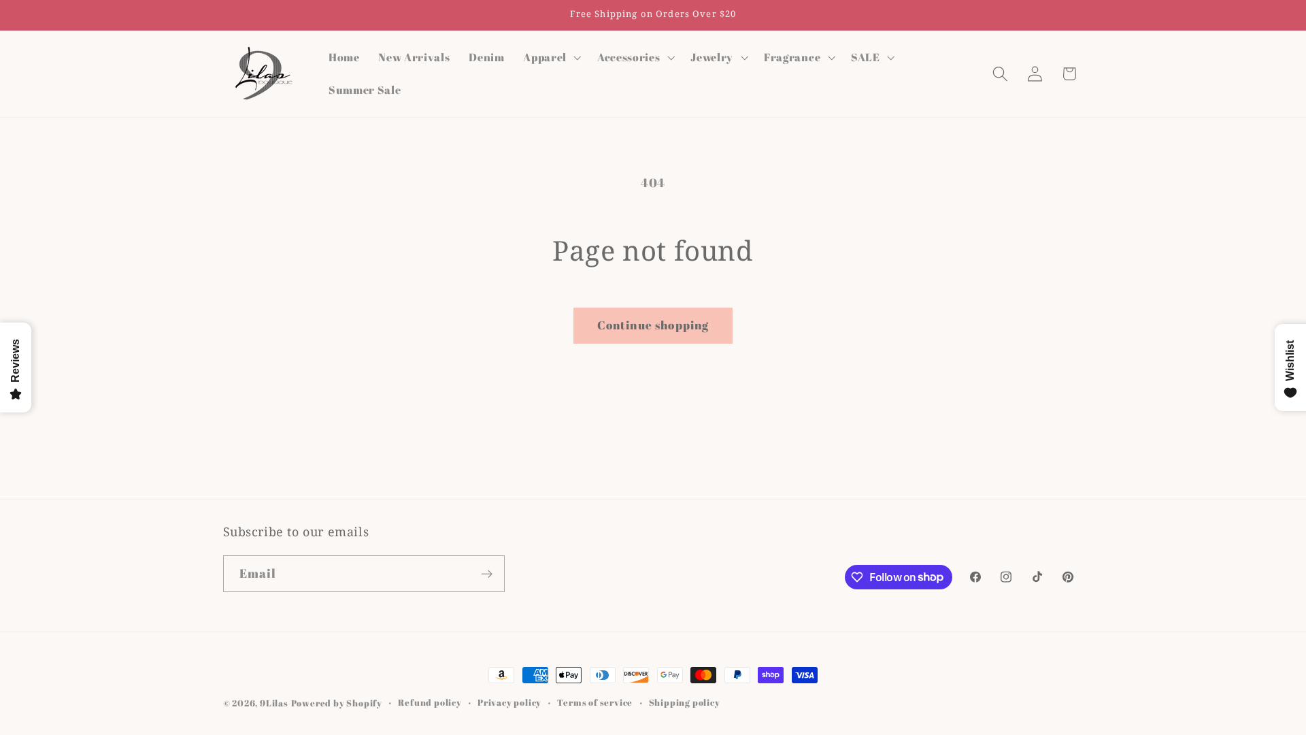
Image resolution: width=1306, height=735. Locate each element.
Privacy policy (509, 702)
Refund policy (429, 702)
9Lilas (274, 703)
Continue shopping (653, 325)
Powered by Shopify (337, 703)
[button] (551, 57)
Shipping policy (684, 702)
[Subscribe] (486, 573)
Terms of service (595, 702)
